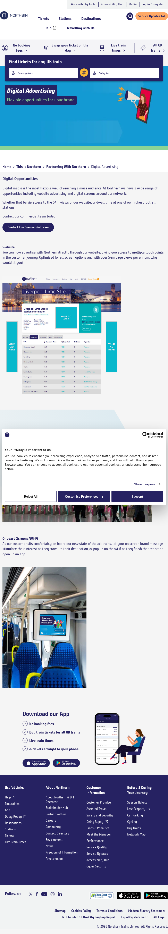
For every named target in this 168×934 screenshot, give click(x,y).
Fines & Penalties (97, 828)
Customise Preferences (81, 496)
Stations (10, 829)
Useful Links (14, 787)
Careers (51, 820)
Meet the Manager (98, 834)
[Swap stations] (84, 72)
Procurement (54, 859)
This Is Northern (28, 166)
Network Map (136, 834)
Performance (95, 841)
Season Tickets (137, 802)
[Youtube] (44, 894)
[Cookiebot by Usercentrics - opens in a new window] (145, 435)
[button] (129, 16)
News (49, 846)
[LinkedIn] (60, 894)
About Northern (58, 787)
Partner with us (56, 814)
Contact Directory (57, 833)
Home (6, 166)
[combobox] (43, 73)
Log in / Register (153, 4)
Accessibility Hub (112, 4)
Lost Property (136, 809)
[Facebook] (37, 894)
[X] (31, 894)
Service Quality (96, 847)
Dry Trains (134, 828)
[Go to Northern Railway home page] (13, 18)
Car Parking (135, 815)
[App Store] (129, 895)
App (7, 810)
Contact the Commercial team (28, 227)
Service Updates (97, 854)
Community (53, 827)
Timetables (12, 804)
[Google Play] (156, 895)
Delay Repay (13, 817)
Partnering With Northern (66, 166)
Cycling (132, 822)
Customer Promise (98, 802)
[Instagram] (52, 894)
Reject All (30, 496)
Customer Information (95, 790)
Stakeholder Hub (57, 808)
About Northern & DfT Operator (60, 799)
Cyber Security (96, 866)
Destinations (13, 823)
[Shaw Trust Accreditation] (102, 895)
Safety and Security (99, 815)
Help (8, 797)
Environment (54, 840)
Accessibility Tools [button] (83, 4)
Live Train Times (15, 842)
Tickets (9, 836)
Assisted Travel (96, 809)
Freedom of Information (61, 852)
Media (132, 4)
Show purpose (144, 484)
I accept (137, 496)
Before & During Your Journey (139, 790)
